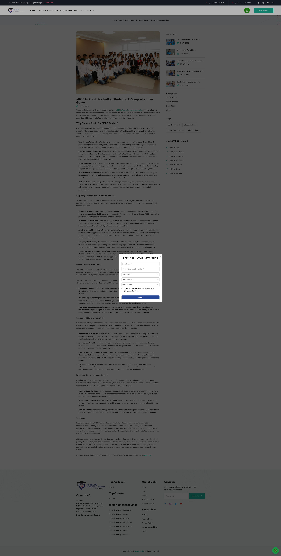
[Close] (160, 256)
